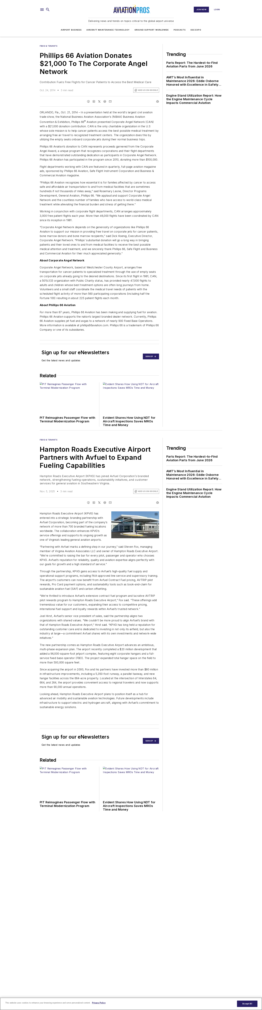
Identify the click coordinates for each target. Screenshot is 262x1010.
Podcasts (180, 30)
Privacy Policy (99, 1003)
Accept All (247, 1004)
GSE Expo (195, 30)
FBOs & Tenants (48, 46)
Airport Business (71, 30)
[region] (131, 1004)
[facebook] (88, 101)
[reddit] (104, 101)
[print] (157, 101)
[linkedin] (93, 101)
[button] (42, 9)
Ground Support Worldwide (151, 30)
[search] (47, 9)
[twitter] (99, 101)
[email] (110, 101)
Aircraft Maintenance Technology (107, 30)
